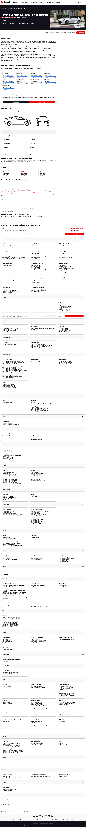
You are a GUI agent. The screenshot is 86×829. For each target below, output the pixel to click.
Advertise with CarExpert (34, 819)
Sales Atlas (59, 2)
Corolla (15, 8)
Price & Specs (23, 8)
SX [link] (27, 8)
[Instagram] (40, 816)
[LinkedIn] (49, 816)
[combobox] (11, 234)
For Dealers (46, 819)
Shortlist (33, 2)
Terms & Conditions (44, 823)
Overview (47, 32)
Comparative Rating (54, 32)
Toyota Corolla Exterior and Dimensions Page (15, 160)
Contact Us (54, 819)
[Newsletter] (78, 2)
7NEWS (62, 819)
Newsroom (22, 819)
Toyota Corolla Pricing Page (10, 216)
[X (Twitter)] (46, 816)
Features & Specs (71, 32)
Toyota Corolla (10, 41)
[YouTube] (34, 816)
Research (23, 2)
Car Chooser (50, 2)
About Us (15, 819)
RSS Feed (51, 823)
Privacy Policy (35, 823)
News (14, 2)
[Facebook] (37, 816)
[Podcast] (52, 816)
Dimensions (63, 32)
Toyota (11, 8)
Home (3, 8)
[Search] (81, 2)
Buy (41, 2)
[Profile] (83, 2)
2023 (19, 8)
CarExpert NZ (70, 819)
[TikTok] (43, 816)
